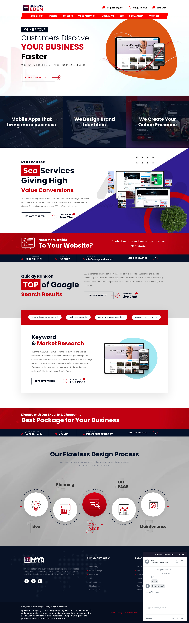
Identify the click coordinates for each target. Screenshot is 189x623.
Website (53, 16)
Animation (93, 574)
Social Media (136, 16)
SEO (122, 16)
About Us (141, 567)
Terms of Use (131, 612)
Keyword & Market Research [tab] (45, 317)
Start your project (37, 77)
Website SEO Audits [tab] (78, 317)
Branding (67, 16)
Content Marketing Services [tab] (111, 317)
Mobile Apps (108, 16)
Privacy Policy (116, 612)
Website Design (95, 570)
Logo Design (36, 16)
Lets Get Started (35, 216)
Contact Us (141, 574)
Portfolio (140, 570)
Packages (153, 16)
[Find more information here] (165, 586)
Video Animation (87, 16)
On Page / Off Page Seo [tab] (146, 317)
